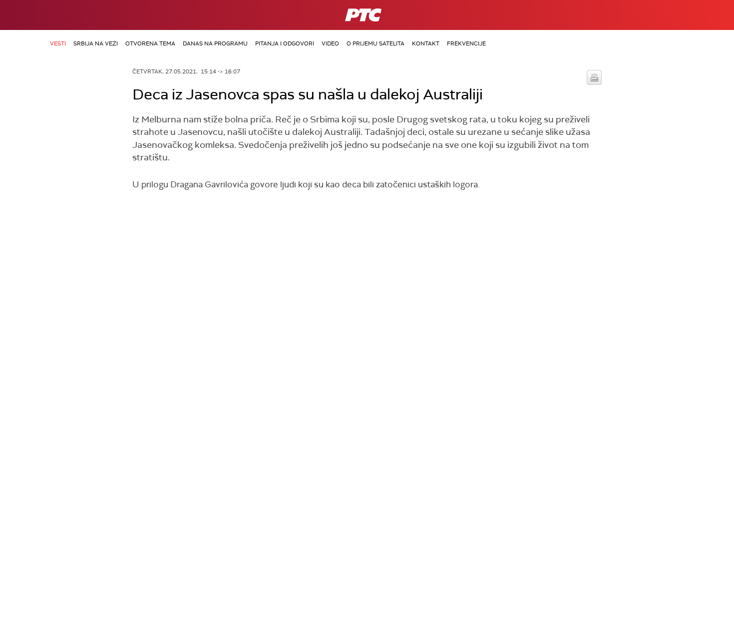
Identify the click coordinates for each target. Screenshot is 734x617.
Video (330, 43)
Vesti (58, 43)
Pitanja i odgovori (284, 43)
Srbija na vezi (95, 43)
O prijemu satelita (375, 43)
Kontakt (425, 43)
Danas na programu (215, 43)
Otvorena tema (150, 43)
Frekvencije (466, 43)
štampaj (594, 77)
